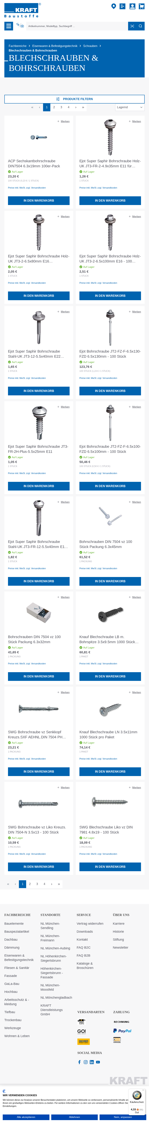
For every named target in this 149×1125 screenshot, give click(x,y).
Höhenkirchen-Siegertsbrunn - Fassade (52, 973)
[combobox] (77, 26)
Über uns (121, 915)
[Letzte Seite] (83, 107)
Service (84, 915)
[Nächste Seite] (75, 107)
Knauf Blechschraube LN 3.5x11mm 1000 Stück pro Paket (108, 734)
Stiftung (118, 939)
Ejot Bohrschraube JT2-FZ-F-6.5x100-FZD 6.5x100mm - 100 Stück (110, 449)
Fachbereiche (17, 915)
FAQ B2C (83, 947)
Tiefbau (9, 1012)
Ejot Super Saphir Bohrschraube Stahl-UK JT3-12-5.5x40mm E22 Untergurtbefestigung (34, 354)
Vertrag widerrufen (90, 923)
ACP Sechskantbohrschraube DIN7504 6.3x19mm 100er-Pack (34, 163)
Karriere (118, 923)
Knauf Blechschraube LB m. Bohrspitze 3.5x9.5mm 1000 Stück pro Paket (107, 639)
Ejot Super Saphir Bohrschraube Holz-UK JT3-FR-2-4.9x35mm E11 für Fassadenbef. (110, 164)
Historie (118, 931)
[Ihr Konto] (132, 6)
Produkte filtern (78, 99)
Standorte (51, 915)
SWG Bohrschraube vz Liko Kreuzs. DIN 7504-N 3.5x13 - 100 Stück (37, 829)
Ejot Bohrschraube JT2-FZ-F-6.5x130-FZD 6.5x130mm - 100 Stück (110, 353)
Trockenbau (12, 1020)
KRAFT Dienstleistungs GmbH (52, 1010)
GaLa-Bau (11, 984)
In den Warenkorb (39, 200)
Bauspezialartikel (16, 931)
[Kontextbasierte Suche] (20, 25)
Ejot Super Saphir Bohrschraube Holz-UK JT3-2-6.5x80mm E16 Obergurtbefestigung (38, 259)
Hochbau (10, 992)
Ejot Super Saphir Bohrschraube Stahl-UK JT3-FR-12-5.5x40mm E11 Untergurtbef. (37, 544)
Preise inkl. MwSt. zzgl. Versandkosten (27, 188)
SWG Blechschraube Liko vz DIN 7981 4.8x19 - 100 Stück (106, 829)
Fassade (10, 976)
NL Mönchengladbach (56, 997)
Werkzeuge (12, 1028)
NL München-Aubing (55, 948)
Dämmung (11, 947)
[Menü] (8, 26)
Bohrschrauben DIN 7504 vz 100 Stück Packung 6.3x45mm (105, 544)
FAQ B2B (83, 955)
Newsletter (120, 947)
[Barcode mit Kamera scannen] (132, 26)
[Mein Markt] (114, 6)
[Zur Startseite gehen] (22, 9)
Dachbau (10, 939)
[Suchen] (140, 26)
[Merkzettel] (123, 6)
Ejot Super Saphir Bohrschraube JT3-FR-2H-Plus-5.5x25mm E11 (38, 449)
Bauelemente (14, 923)
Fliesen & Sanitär (16, 968)
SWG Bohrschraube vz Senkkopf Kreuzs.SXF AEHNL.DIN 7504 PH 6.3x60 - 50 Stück (35, 735)
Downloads (85, 931)
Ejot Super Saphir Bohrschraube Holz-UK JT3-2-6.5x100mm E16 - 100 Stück (110, 259)
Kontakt (82, 939)
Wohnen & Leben (17, 1036)
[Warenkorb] (141, 6)
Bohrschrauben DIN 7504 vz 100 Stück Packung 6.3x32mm (34, 639)
